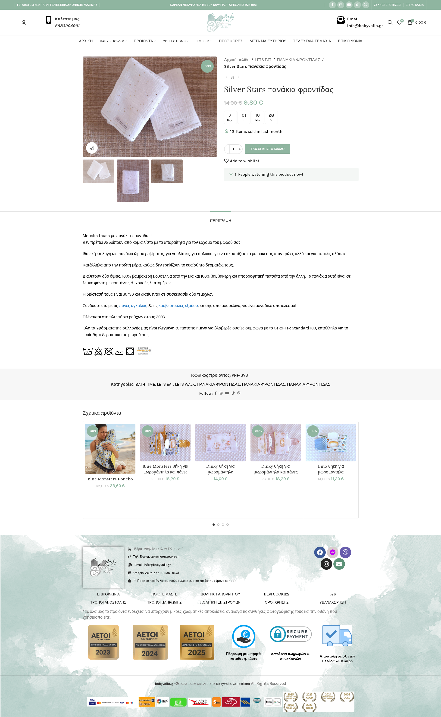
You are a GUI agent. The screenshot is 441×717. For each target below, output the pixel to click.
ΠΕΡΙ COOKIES (276, 594)
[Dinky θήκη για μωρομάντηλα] (220, 442)
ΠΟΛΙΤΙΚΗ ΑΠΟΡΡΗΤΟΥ (220, 594)
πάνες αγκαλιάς (133, 305)
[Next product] (238, 77)
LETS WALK (185, 384)
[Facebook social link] (332, 4)
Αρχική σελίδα (237, 59)
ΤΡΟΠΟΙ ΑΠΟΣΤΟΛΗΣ (108, 602)
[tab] (220, 218)
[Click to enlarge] (92, 148)
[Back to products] (232, 77)
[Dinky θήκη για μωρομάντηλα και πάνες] (275, 442)
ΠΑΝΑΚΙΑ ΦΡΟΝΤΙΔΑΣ (298, 59)
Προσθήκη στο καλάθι (267, 149)
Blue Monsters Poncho (110, 479)
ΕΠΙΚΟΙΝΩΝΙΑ (108, 594)
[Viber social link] (365, 4)
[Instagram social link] (340, 4)
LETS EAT (263, 59)
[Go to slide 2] (218, 524)
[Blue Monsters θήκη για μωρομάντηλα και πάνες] (165, 442)
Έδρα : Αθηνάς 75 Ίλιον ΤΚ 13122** (158, 549)
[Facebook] (320, 552)
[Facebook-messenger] (332, 552)
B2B (332, 594)
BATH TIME (145, 384)
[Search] (390, 22)
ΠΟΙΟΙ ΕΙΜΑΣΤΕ (164, 594)
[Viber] (345, 552)
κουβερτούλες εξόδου (178, 305)
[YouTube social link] (349, 4)
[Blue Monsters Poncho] (110, 449)
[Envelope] (339, 564)
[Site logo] (220, 22)
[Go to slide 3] (223, 524)
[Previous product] (227, 77)
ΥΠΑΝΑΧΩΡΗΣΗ (332, 602)
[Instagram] (326, 564)
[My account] (23, 22)
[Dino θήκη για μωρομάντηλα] (331, 442)
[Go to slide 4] (227, 524)
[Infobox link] (62, 22)
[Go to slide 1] (214, 524)
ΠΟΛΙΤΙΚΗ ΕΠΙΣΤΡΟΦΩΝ (220, 602)
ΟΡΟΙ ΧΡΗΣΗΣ (276, 602)
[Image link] (103, 642)
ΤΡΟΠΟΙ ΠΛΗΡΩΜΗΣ (164, 602)
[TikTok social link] (357, 4)
